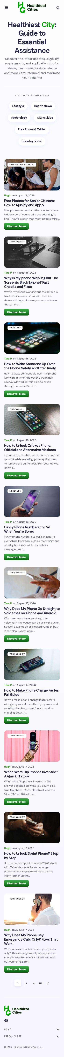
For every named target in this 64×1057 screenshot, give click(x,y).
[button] (6, 7)
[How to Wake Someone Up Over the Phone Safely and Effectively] (32, 338)
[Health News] (43, 106)
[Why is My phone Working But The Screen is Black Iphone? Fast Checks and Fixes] (32, 252)
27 (40, 983)
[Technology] (19, 118)
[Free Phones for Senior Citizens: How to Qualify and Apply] (32, 175)
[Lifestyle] (18, 106)
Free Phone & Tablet (22, 164)
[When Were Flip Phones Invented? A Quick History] (32, 746)
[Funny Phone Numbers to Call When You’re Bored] (32, 501)
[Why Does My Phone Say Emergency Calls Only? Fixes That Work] (32, 909)
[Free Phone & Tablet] (32, 129)
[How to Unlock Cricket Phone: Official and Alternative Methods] (32, 419)
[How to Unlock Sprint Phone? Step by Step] (32, 827)
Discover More (16, 226)
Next (48, 982)
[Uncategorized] (32, 141)
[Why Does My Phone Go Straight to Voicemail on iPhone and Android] (32, 582)
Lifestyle (15, 327)
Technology (17, 242)
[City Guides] (45, 118)
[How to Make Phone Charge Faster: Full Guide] (32, 664)
